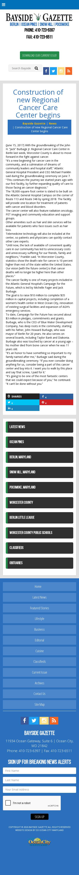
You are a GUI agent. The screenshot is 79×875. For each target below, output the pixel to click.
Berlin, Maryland (20, 457)
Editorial (39, 640)
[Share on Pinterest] (45, 402)
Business (39, 629)
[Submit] (36, 68)
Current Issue (39, 672)
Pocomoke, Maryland (22, 487)
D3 (37, 830)
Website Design (23, 830)
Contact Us (39, 693)
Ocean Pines (17, 442)
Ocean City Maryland (51, 830)
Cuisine (39, 651)
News (53, 123)
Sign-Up (39, 816)
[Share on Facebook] (45, 396)
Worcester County (21, 503)
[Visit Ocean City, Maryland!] (39, 841)
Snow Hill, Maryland (22, 472)
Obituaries (16, 563)
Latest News (17, 427)
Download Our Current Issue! (39, 55)
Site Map (40, 704)
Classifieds (16, 548)
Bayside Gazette (34, 123)
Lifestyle (39, 618)
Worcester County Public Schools (31, 533)
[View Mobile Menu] (39, 5)
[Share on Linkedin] (12, 408)
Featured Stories (39, 608)
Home (38, 586)
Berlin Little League (22, 518)
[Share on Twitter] (12, 402)
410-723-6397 (45, 30)
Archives (39, 683)
